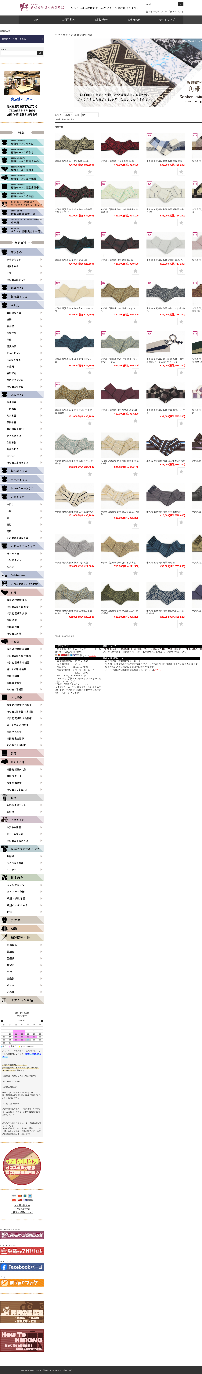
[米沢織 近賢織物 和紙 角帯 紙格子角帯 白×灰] (165, 194)
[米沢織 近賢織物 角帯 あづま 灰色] (74, 547)
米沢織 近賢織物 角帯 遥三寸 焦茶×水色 (165, 461)
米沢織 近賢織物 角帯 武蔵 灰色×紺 (163, 512)
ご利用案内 (68, 19)
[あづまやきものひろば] (42, 11)
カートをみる (178, 12)
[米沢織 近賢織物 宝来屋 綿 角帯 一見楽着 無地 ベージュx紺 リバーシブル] (165, 343)
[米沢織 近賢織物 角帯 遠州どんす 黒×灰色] (165, 293)
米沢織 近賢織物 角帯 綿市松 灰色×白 (164, 260)
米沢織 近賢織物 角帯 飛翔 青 (160, 562)
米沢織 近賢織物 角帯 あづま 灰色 (71, 562)
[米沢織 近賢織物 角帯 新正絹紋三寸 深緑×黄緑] (120, 595)
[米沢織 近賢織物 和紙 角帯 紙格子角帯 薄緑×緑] (120, 194)
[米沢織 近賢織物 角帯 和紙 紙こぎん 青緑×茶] (74, 445)
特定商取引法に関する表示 (51, 1370)
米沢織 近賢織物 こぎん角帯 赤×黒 (117, 161)
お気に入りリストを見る (14, 39)
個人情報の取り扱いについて (30, 1370)
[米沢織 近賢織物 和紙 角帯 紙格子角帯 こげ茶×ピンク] (74, 194)
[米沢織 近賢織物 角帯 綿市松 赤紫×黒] (120, 394)
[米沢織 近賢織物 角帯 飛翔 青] (165, 547)
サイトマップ (167, 19)
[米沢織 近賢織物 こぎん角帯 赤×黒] (120, 145)
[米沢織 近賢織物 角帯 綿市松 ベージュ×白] (74, 293)
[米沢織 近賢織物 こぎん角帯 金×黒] (74, 145)
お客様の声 (134, 19)
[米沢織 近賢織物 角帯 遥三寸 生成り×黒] (74, 496)
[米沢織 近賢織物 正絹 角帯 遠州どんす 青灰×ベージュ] (120, 343)
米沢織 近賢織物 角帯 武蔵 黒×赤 (117, 260)
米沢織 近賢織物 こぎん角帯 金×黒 (72, 161)
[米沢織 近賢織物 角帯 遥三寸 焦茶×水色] (165, 445)
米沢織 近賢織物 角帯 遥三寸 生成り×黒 (74, 512)
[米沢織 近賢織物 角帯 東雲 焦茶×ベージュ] (165, 394)
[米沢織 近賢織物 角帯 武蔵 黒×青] (74, 244)
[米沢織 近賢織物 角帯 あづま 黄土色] (120, 547)
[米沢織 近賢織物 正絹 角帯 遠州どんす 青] (74, 343)
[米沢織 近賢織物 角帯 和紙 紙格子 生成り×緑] (120, 445)
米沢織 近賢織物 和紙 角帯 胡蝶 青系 (164, 161)
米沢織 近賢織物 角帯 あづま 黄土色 (118, 562)
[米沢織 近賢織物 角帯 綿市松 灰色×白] (165, 244)
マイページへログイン (158, 12)
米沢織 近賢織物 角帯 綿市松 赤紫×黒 (119, 410)
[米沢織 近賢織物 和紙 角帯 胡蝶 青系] (165, 145)
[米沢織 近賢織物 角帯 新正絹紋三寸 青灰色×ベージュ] (74, 595)
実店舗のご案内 (67, 1370)
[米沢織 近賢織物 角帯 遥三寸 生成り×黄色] (120, 496)
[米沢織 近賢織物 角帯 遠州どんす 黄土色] (120, 293)
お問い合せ (101, 19)
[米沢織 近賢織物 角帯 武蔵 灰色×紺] (165, 496)
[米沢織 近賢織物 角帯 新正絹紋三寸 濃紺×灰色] (165, 595)
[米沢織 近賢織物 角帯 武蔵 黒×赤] (120, 244)
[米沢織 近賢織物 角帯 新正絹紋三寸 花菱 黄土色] (74, 394)
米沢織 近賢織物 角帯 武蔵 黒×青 (71, 260)
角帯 (65, 35)
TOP (35, 19)
